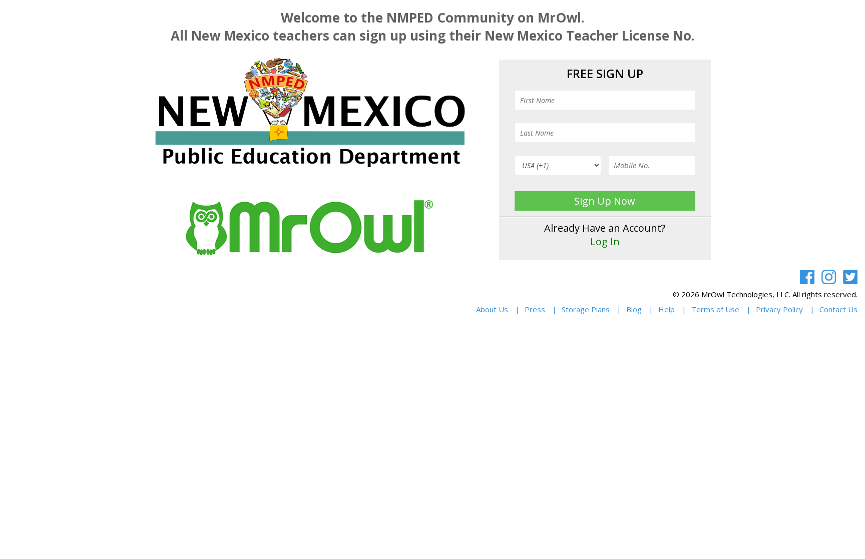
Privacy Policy (779, 309)
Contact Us (838, 309)
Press (535, 309)
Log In (605, 241)
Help (666, 309)
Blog (634, 309)
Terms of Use (715, 309)
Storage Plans (586, 309)
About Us (492, 309)
